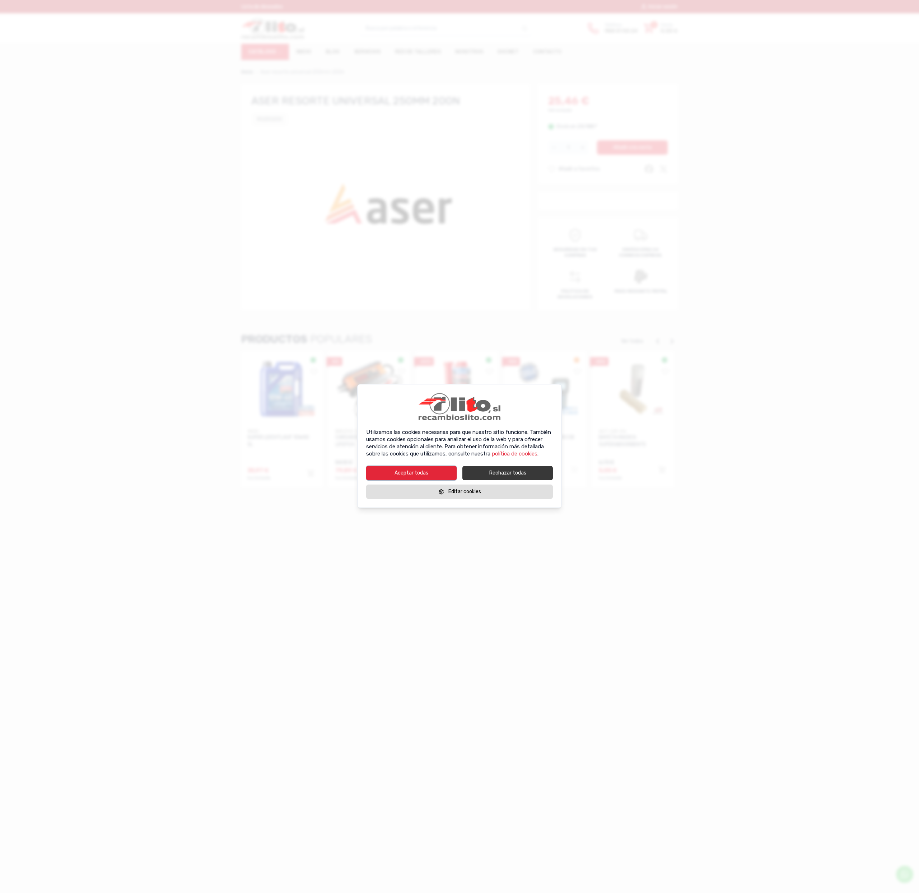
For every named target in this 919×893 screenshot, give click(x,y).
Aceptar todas (411, 473)
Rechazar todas (507, 473)
